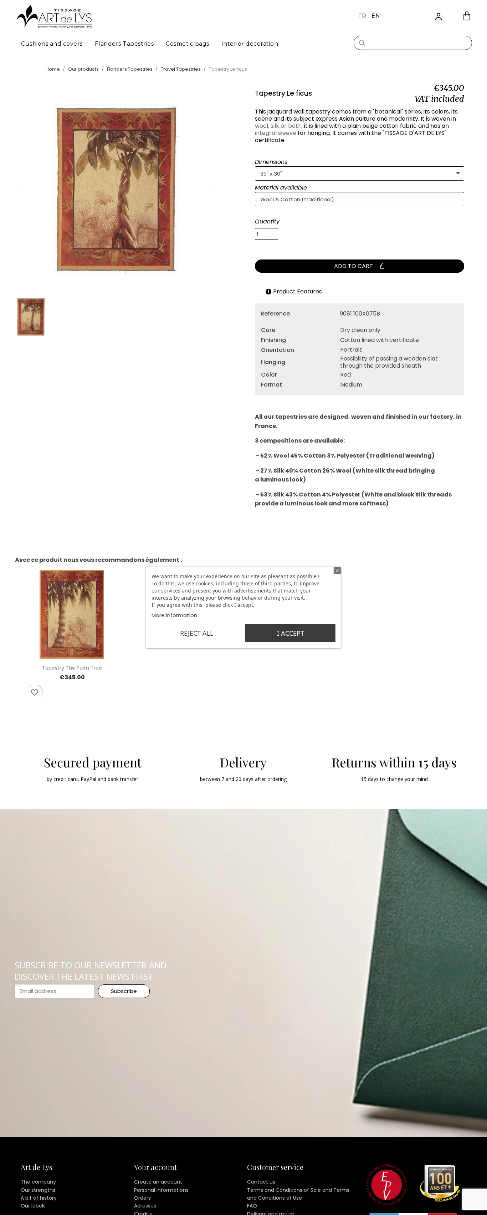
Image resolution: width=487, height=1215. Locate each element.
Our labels (33, 1205)
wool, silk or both (278, 126)
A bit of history (39, 1197)
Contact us (261, 1181)
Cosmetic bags (187, 43)
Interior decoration (249, 43)
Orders (142, 1197)
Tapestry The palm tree (72, 667)
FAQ (252, 1205)
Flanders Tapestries (124, 43)
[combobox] (413, 43)
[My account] (438, 17)
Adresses (145, 1205)
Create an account (158, 1181)
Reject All (196, 633)
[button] (467, 16)
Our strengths (38, 1190)
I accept (290, 633)
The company (38, 1181)
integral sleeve (275, 133)
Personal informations (161, 1190)
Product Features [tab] (297, 291)
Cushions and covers (52, 43)
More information (174, 615)
